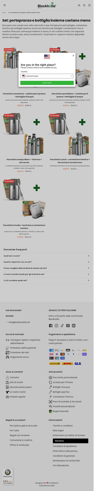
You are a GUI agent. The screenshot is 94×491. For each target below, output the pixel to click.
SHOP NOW (46, 83)
